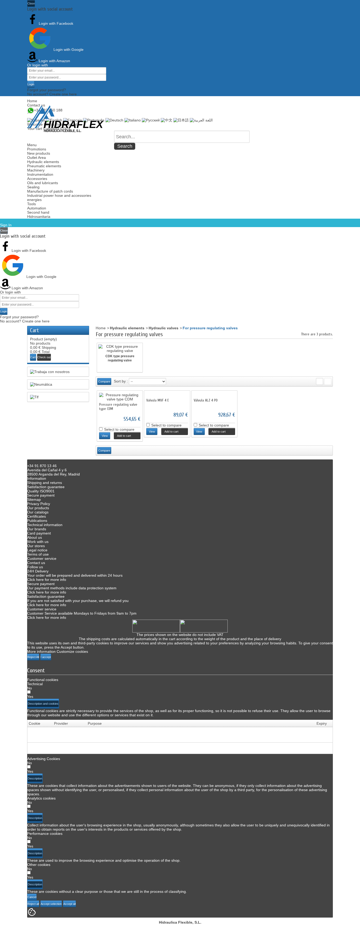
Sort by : (121, 381)
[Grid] (319, 381)
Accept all (69, 903)
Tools (31, 204)
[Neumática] (58, 384)
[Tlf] (58, 397)
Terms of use (38, 554)
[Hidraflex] (65, 119)
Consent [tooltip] (36, 670)
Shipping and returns (44, 483)
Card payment (39, 533)
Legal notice (37, 550)
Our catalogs (37, 512)
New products (38, 153)
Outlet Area (36, 157)
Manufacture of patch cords (50, 191)
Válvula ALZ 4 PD (206, 400)
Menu (32, 145)
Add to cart (122, 435)
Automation (36, 208)
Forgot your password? (46, 90)
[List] (327, 381)
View (105, 435)
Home (32, 101)
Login (30, 84)
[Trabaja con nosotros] (58, 372)
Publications (37, 520)
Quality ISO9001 (41, 491)
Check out (44, 357)
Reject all (33, 903)
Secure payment (41, 495)
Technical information (44, 525)
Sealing (33, 187)
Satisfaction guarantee (46, 487)
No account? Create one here (52, 94)
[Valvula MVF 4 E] (167, 395)
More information (41, 651)
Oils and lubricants (42, 183)
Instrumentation (40, 174)
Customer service (41, 558)
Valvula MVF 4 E (157, 400)
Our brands (36, 529)
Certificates (36, 516)
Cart (34, 330)
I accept (46, 657)
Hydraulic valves (163, 328)
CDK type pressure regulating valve (119, 358)
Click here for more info (46, 579)
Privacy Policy (38, 504)
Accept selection (51, 903)
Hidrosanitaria (38, 216)
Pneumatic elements (44, 166)
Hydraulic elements (43, 162)
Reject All (33, 657)
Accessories (37, 179)
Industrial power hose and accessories (59, 195)
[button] (43, 704)
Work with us (37, 542)
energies (34, 200)
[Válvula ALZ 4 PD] (214, 395)
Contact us (36, 105)
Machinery (36, 170)
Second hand (38, 212)
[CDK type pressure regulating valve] (119, 348)
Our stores (36, 546)
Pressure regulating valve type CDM (118, 406)
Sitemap (34, 499)
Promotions (36, 149)
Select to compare (119, 429)
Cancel (31, 897)
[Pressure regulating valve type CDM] (119, 397)
